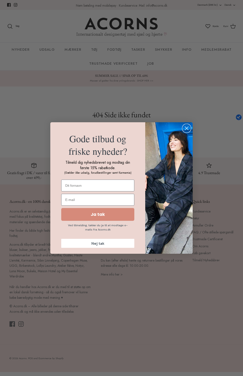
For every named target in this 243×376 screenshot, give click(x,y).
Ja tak (98, 214)
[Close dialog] (186, 128)
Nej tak (97, 243)
